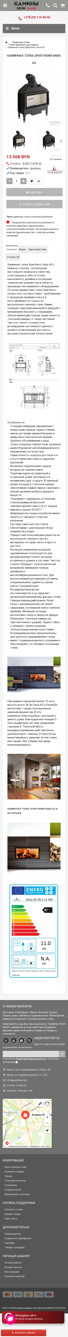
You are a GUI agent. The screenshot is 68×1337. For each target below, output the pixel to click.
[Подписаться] (62, 1054)
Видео (22, 249)
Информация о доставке (17, 1194)
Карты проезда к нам (15, 1167)
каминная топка (21, 216)
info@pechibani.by (16, 1080)
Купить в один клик (36, 204)
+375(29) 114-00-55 (37, 17)
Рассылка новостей (14, 1276)
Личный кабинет (13, 1262)
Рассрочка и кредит (14, 1171)
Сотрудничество (13, 1189)
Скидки (8, 1176)
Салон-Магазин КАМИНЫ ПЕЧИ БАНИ (48, 1308)
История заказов (13, 1267)
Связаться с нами (14, 1209)
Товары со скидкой (14, 1247)
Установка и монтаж (15, 1180)
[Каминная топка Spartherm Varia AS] (34, 98)
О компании (11, 1185)
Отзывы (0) (13, 257)
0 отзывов (56, 159)
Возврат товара (12, 1214)
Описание (11, 249)
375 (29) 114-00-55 (16, 1085)
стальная (36, 216)
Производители (12, 1234)
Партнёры (9, 1243)
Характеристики (37, 249)
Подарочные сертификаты (18, 1238)
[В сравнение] (38, 181)
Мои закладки (12, 1272)
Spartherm (47, 216)
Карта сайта (11, 1218)
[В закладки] (31, 181)
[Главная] (6, 42)
